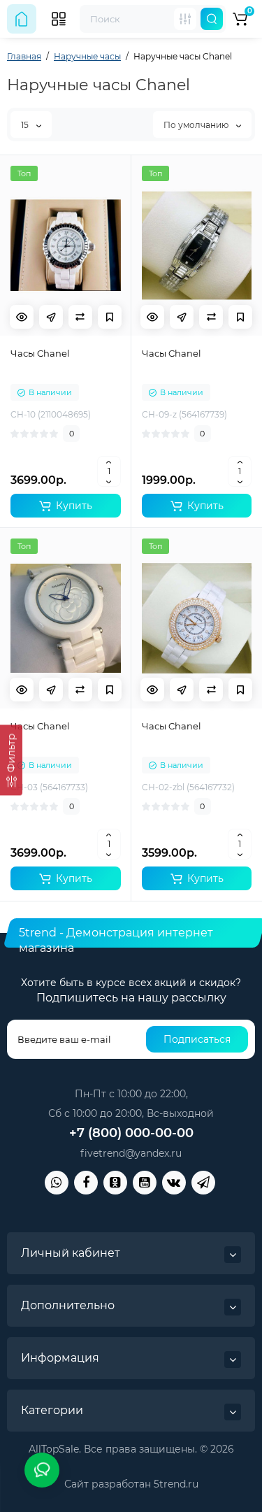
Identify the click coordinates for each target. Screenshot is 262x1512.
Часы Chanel (40, 353)
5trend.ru (176, 1484)
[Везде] (185, 19)
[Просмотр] (22, 317)
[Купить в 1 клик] (51, 317)
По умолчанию (197, 125)
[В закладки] (110, 317)
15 (26, 125)
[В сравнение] (80, 317)
